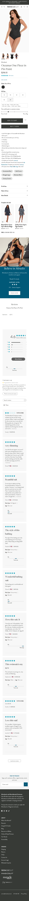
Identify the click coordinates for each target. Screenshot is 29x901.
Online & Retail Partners (7, 834)
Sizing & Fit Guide (5, 826)
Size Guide (4, 80)
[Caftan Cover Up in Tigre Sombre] (21, 213)
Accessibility (4, 839)
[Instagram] (4, 811)
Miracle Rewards (12, 1)
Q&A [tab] (10, 314)
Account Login (5, 860)
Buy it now (14, 126)
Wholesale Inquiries (6, 863)
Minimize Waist (18, 175)
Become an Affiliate (6, 831)
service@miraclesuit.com (6, 894)
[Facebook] (1, 811)
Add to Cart (12, 120)
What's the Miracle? (6, 820)
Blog (2, 829)
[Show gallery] (14, 30)
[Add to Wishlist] (25, 120)
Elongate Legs (6, 175)
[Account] (20, 6)
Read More (14, 293)
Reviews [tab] (5, 314)
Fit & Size (3, 186)
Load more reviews (14, 761)
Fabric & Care (4, 191)
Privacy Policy (24, 894)
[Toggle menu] (2, 6)
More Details (4, 195)
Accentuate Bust (7, 171)
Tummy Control (7, 178)
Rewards (3, 823)
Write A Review (18, 359)
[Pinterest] (6, 811)
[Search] (5, 6)
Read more (14, 428)
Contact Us (4, 857)
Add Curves (19, 171)
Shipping (3, 849)
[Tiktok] (9, 811)
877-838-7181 (16, 894)
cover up (16, 160)
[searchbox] (13, 400)
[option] (14, 30)
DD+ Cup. (15, 166)
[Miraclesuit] (13, 7)
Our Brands (4, 837)
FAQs (2, 855)
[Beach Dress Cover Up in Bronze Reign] (7, 213)
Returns (3, 852)
